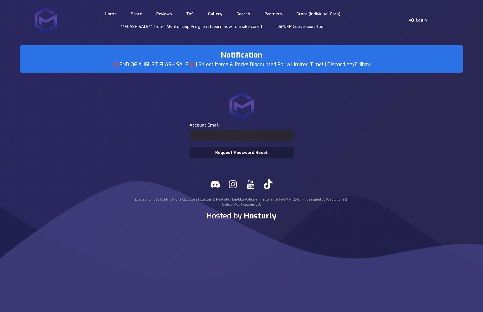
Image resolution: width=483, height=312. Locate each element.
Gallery (215, 14)
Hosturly (260, 216)
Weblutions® (337, 199)
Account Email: (204, 125)
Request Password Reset (241, 152)
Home (111, 14)
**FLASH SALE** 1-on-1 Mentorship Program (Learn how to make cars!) (191, 26)
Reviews (164, 14)
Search (243, 14)
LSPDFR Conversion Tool (300, 26)
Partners (273, 14)
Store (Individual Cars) (318, 14)
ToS (190, 14)
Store (136, 14)
